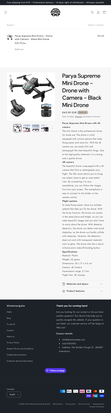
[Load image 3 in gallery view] (36, 128)
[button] (6, 12)
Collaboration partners (17, 354)
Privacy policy (71, 404)
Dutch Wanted (30, 404)
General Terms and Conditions (20, 348)
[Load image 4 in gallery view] (45, 128)
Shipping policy (98, 404)
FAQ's (9, 312)
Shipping (78, 116)
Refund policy (58, 404)
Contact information (97, 407)
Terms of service (84, 404)
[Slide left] (10, 128)
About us (10, 336)
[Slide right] (53, 128)
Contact (10, 330)
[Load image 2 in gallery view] (26, 128)
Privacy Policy (13, 342)
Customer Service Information (20, 361)
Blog (9, 318)
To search (11, 324)
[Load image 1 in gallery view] (17, 128)
